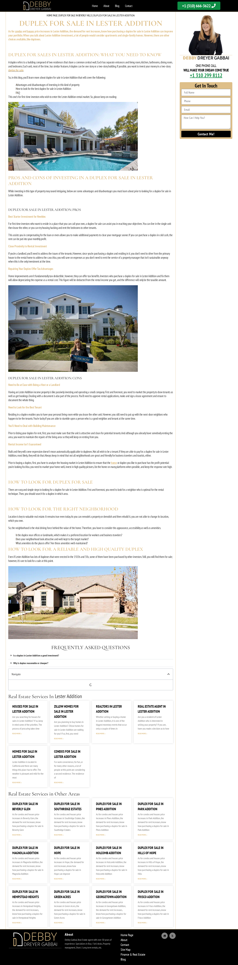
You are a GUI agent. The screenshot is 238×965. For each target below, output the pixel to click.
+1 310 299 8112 (206, 75)
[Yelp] (172, 936)
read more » (17, 733)
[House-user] (164, 936)
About (106, 6)
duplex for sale (15, 70)
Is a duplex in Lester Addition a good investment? (36, 655)
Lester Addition (68, 696)
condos (18, 31)
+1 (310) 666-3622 (196, 5)
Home (95, 6)
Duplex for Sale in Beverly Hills (75, 15)
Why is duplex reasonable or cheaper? (30, 663)
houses (30, 31)
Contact (128, 6)
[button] (90, 655)
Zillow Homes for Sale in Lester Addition (66, 711)
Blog (117, 6)
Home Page (52, 15)
